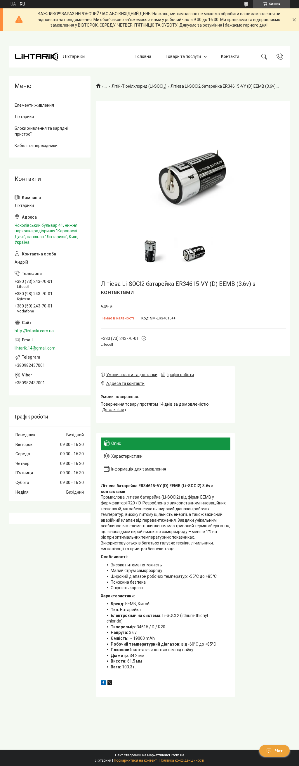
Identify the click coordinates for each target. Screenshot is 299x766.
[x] (109, 683)
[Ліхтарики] (36, 56)
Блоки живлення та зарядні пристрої (41, 131)
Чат (279, 750)
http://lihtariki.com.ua (34, 330)
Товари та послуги (183, 56)
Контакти (230, 56)
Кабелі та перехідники (36, 145)
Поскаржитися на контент (135, 760)
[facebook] (103, 683)
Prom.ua (177, 755)
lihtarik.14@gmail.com (35, 348)
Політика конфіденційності (181, 760)
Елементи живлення (34, 105)
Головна (143, 56)
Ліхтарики (24, 116)
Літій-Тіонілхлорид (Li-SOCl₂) (139, 86)
